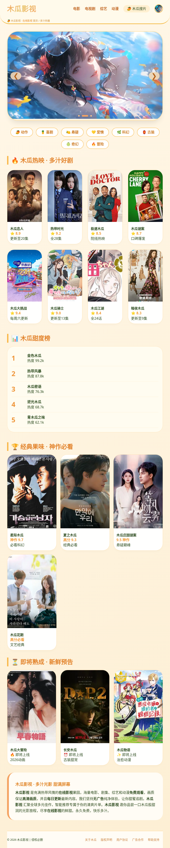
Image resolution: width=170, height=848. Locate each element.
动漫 (115, 8)
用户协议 (122, 840)
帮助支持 (153, 840)
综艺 (103, 8)
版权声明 (106, 840)
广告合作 (138, 840)
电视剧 (90, 8)
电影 (76, 8)
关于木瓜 (91, 840)
